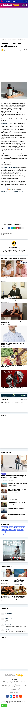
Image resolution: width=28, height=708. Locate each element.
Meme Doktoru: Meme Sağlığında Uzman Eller (12, 300)
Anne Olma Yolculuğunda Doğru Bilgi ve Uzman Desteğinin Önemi (12, 344)
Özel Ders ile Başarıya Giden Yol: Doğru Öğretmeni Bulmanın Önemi (13, 278)
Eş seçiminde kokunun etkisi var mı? (7, 579)
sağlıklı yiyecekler (5, 534)
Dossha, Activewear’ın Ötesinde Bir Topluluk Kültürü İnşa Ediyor (12, 322)
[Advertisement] (14, 23)
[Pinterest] (17, 228)
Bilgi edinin (7, 702)
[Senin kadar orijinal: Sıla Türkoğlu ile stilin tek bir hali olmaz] (14, 463)
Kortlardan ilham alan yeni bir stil (16, 508)
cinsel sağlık (4, 529)
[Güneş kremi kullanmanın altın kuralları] (4, 485)
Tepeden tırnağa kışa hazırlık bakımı (16, 514)
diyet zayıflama (12, 529)
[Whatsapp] (14, 228)
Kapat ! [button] (4, 705)
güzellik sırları (10, 39)
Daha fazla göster (21, 258)
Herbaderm (4, 123)
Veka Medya (13, 247)
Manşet (10, 527)
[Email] (20, 228)
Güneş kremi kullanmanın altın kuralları (17, 483)
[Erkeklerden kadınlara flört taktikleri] (4, 504)
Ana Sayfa (3, 39)
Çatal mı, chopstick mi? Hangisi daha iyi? (7, 597)
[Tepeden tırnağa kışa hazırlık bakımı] (4, 516)
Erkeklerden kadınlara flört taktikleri (16, 502)
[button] (24, 1)
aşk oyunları (21, 527)
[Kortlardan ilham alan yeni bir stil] (4, 510)
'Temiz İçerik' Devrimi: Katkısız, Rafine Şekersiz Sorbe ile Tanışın (12, 366)
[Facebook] (9, 228)
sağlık (8, 531)
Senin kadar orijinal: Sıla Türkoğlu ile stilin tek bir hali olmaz (13, 477)
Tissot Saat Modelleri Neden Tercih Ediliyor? (12, 387)
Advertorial (10, 224)
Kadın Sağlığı (5, 527)
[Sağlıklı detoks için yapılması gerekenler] (4, 497)
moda (3, 531)
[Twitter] (12, 228)
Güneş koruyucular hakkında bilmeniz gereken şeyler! (19, 580)
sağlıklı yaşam (14, 531)
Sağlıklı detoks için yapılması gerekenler (15, 496)
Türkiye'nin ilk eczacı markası (9, 167)
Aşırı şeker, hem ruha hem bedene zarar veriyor (19, 598)
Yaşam (15, 527)
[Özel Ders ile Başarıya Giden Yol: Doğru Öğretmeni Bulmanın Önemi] (4, 491)
